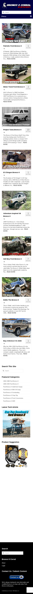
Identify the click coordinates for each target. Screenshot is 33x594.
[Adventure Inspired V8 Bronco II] (16, 200)
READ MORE (11, 59)
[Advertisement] (16, 487)
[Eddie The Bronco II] (16, 287)
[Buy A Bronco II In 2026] (16, 328)
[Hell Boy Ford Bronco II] (16, 246)
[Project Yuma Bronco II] (16, 116)
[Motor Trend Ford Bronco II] (16, 74)
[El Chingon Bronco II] (16, 159)
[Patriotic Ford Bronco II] (16, 33)
